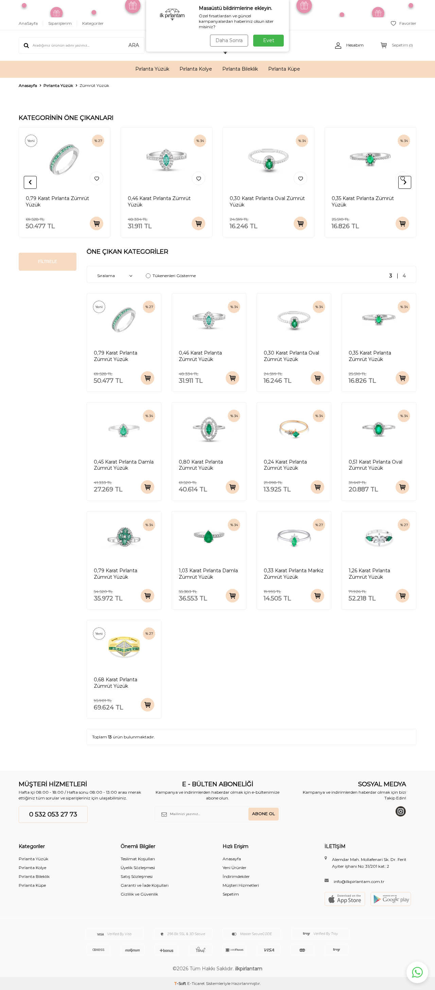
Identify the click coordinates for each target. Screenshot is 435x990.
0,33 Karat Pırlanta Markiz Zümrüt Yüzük (294, 574)
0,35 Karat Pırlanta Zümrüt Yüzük (363, 201)
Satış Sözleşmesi (137, 876)
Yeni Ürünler (234, 867)
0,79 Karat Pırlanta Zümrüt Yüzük (57, 201)
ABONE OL (263, 813)
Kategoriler (93, 23)
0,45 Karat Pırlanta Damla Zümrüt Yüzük (124, 465)
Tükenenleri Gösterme (174, 275)
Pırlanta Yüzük (152, 69)
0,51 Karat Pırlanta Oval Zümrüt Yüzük (375, 465)
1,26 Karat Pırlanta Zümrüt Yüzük (369, 574)
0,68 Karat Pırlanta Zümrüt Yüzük (115, 683)
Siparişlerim (60, 23)
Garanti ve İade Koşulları (145, 885)
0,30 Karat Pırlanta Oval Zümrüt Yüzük (267, 201)
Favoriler (407, 23)
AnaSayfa (28, 23)
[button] (30, 182)
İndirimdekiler (236, 876)
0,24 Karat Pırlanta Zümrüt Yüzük (285, 465)
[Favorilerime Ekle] (96, 178)
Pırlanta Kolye (195, 69)
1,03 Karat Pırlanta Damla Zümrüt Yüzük (208, 574)
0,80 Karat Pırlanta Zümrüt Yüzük (201, 465)
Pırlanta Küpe (284, 69)
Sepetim (231, 894)
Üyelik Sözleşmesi (138, 867)
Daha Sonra (229, 40)
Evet (268, 40)
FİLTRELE (47, 261)
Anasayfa (28, 85)
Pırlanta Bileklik (240, 69)
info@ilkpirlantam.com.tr (359, 881)
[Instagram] (401, 811)
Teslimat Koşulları (138, 858)
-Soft (180, 983)
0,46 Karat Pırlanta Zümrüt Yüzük (159, 201)
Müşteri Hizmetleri (241, 885)
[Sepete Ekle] (96, 223)
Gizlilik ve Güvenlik (139, 894)
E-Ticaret (196, 983)
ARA (133, 45)
